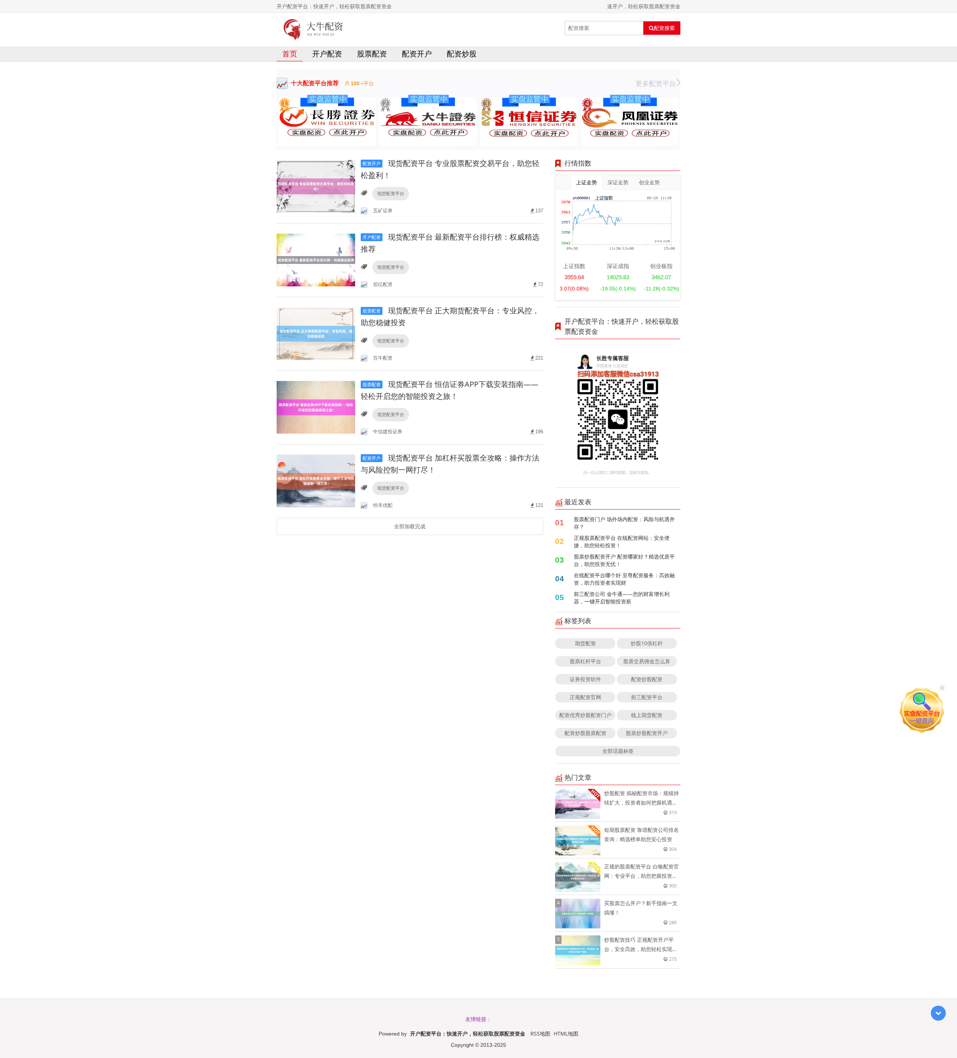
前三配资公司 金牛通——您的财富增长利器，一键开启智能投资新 (622, 597)
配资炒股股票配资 (585, 732)
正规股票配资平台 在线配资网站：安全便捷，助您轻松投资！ (622, 541)
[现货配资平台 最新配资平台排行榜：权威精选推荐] (316, 259)
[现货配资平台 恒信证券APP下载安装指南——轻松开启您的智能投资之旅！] (316, 406)
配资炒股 (462, 54)
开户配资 (327, 54)
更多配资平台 (656, 83)
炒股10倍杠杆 (647, 643)
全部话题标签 (618, 750)
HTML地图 (566, 1033)
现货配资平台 (390, 193)
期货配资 (585, 643)
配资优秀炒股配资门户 (585, 715)
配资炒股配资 (646, 679)
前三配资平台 (646, 697)
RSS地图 (540, 1033)
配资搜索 (664, 28)
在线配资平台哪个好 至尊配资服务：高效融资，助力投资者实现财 (624, 579)
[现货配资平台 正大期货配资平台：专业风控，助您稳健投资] (316, 333)
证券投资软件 (585, 679)
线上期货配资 (646, 715)
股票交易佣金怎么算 (646, 661)
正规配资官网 (585, 697)
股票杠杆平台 (585, 661)
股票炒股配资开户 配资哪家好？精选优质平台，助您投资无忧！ (624, 560)
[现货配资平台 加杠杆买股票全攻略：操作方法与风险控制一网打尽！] (316, 480)
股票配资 (372, 54)
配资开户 (417, 54)
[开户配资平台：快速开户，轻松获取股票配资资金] (313, 28)
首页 (289, 54)
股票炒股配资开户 (647, 732)
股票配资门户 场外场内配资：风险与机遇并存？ (624, 523)
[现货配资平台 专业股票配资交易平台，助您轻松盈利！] (316, 186)
